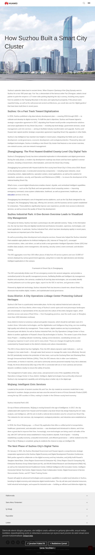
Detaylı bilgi (28, 536)
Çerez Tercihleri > (47, 548)
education (11, 195)
